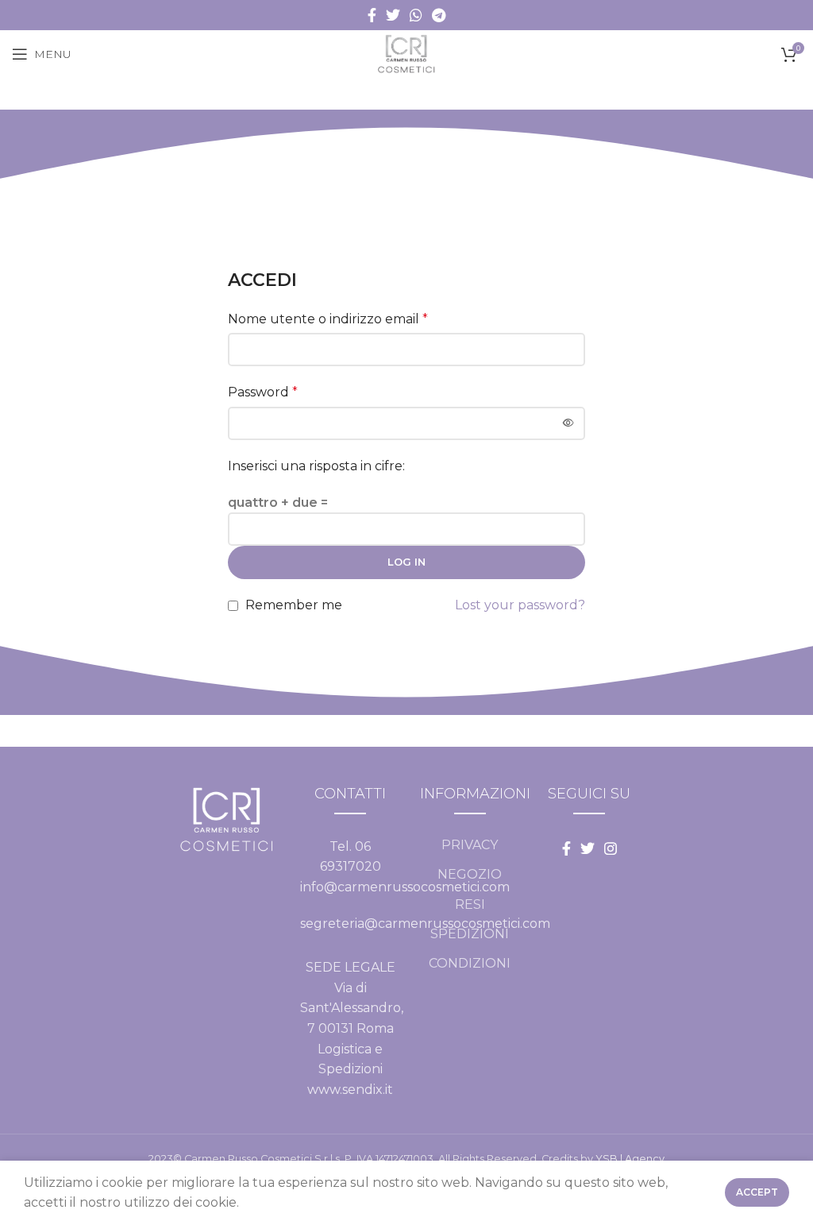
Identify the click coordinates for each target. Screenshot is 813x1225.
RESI (470, 904)
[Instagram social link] (610, 848)
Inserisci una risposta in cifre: (316, 465)
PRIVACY (469, 844)
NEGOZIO (469, 874)
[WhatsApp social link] (416, 15)
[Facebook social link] (372, 15)
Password (263, 392)
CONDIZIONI (470, 963)
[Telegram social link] (438, 15)
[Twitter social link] (393, 15)
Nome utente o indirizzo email (328, 319)
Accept (757, 1192)
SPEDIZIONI (469, 933)
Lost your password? (520, 604)
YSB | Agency (630, 1159)
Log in (406, 561)
